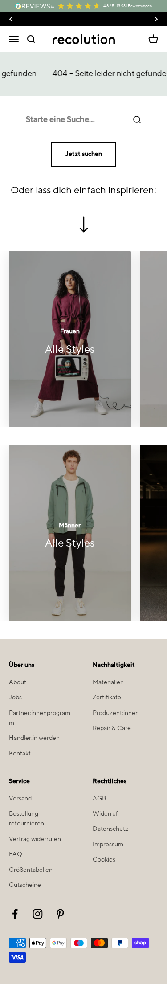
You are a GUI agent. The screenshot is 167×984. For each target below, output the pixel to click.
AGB (99, 799)
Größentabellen (31, 870)
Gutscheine (25, 885)
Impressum (108, 845)
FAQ (15, 854)
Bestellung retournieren (26, 819)
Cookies (104, 860)
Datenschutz (110, 829)
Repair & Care (112, 728)
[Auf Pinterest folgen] (60, 914)
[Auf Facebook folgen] (15, 914)
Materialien (108, 682)
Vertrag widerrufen (35, 839)
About (17, 682)
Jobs (15, 698)
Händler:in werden (34, 738)
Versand (20, 799)
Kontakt (20, 754)
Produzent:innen (116, 713)
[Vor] (156, 19)
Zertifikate (107, 698)
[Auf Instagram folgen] (38, 914)
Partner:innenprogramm (39, 718)
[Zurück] (10, 19)
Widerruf (105, 814)
